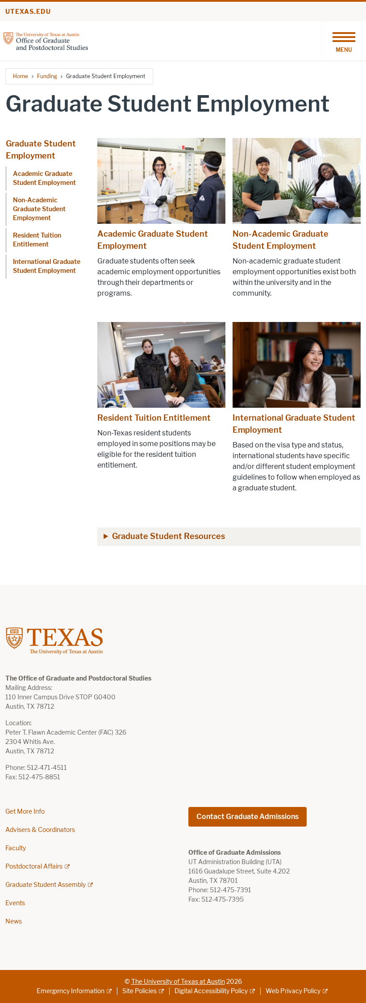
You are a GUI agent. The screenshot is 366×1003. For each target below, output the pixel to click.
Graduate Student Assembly (45, 885)
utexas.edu (28, 12)
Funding (47, 76)
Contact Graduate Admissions (247, 816)
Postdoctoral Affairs (33, 866)
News (13, 921)
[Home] (46, 40)
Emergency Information (70, 991)
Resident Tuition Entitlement (37, 240)
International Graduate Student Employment (46, 266)
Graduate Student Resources (168, 536)
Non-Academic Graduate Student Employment (39, 209)
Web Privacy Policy (293, 991)
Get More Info (25, 811)
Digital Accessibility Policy (211, 991)
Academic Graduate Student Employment (44, 178)
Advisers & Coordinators (40, 830)
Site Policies (139, 991)
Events (15, 903)
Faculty (15, 848)
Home (20, 76)
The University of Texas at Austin (178, 982)
